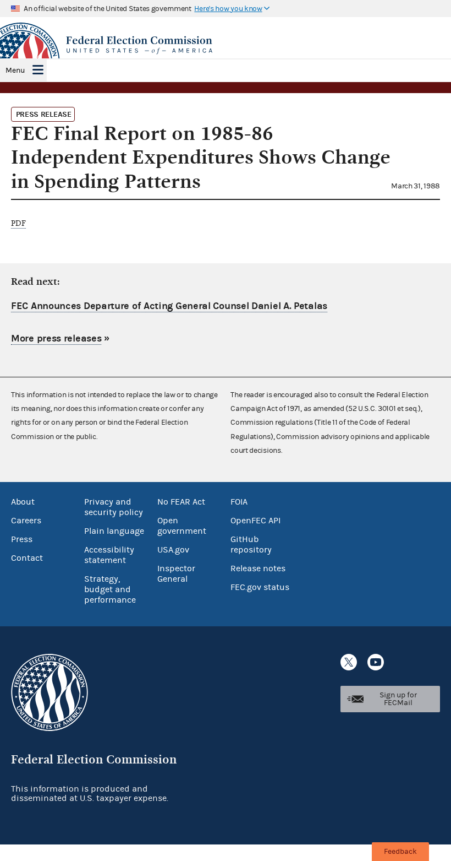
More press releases (56, 338)
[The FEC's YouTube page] (375, 662)
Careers (26, 521)
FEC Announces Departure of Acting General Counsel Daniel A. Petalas (169, 306)
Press (21, 539)
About (23, 502)
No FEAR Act (181, 502)
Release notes (257, 568)
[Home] (225, 45)
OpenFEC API (255, 521)
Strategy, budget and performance (110, 589)
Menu (15, 70)
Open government (181, 526)
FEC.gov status (259, 587)
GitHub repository (251, 544)
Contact (27, 558)
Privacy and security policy (113, 507)
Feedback (400, 851)
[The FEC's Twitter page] (348, 662)
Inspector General (176, 574)
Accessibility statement (109, 555)
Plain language (114, 531)
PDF (18, 223)
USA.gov (173, 550)
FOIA (239, 502)
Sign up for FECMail (398, 699)
